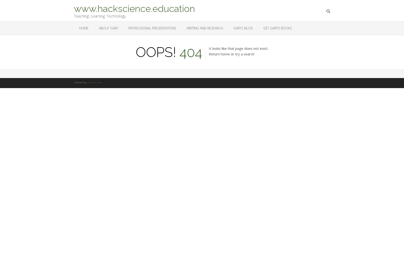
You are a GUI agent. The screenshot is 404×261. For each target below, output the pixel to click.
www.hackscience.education (134, 8)
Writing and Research (205, 28)
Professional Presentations (152, 28)
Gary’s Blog (243, 28)
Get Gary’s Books (277, 28)
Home (84, 28)
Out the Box (94, 82)
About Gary (108, 28)
